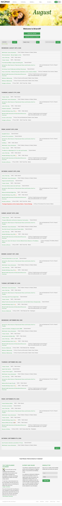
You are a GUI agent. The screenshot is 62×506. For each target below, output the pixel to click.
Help (40, 1)
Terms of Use (52, 501)
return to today (5, 43)
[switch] (57, 2)
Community (23, 1)
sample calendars (6, 486)
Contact (46, 501)
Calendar (14, 1)
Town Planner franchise (7, 496)
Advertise (31, 1)
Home (37, 501)
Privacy (58, 501)
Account (48, 1)
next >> (57, 448)
